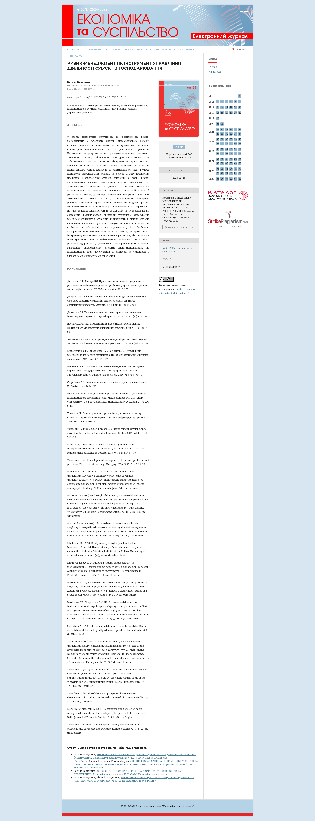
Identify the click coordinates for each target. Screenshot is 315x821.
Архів (116, 49)
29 (218, 134)
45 (235, 143)
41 (218, 143)
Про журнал (164, 49)
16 (226, 113)
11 (231, 107)
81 (235, 173)
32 (231, 134)
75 (235, 169)
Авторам (186, 49)
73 (226, 169)
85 (226, 179)
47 (218, 149)
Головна (73, 49)
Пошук (239, 49)
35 (218, 139)
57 (235, 153)
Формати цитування (176, 227)
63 (235, 159)
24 (222, 129)
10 (226, 107)
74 (231, 169)
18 (235, 113)
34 (240, 134)
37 (226, 139)
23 (218, 129)
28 (240, 129)
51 (235, 149)
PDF (180, 147)
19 (240, 113)
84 (222, 179)
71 (218, 169)
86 (231, 179)
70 (240, 163)
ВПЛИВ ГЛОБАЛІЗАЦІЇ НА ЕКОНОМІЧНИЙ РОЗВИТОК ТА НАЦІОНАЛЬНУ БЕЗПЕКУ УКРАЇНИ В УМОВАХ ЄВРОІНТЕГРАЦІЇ (136, 762)
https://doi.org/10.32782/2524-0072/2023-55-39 (99, 97)
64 (240, 159)
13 (240, 107)
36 (222, 139)
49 (226, 149)
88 (240, 179)
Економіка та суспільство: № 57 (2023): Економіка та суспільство (130, 757)
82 (240, 173)
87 (235, 179)
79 (226, 173)
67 (226, 163)
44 (231, 143)
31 (226, 134)
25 (226, 129)
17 (231, 113)
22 (222, 124)
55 (226, 153)
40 (240, 139)
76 (240, 169)
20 (218, 118)
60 (222, 159)
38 (231, 139)
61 (226, 159)
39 (235, 139)
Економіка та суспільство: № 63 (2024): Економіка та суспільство (130, 774)
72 (222, 169)
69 (235, 163)
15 (222, 113)
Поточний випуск (96, 49)
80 (231, 173)
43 (226, 143)
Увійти (244, 11)
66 (222, 163)
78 (222, 173)
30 (222, 134)
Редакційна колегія (138, 49)
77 (218, 173)
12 (235, 107)
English (212, 66)
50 (231, 149)
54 (222, 153)
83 (218, 179)
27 (235, 129)
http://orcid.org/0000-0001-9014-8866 (81, 89)
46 (240, 143)
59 (218, 159)
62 (231, 159)
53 (218, 153)
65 (218, 163)
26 (231, 129)
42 (222, 143)
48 (222, 149)
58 (240, 153)
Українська (214, 71)
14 (218, 113)
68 (231, 163)
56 (231, 153)
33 (235, 134)
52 (240, 149)
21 (218, 124)
